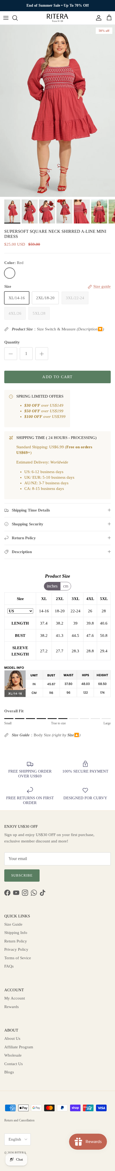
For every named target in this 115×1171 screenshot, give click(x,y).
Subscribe (22, 875)
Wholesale (13, 1055)
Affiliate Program (18, 1047)
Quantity (12, 342)
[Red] (9, 273)
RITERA (20, 1153)
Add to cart (57, 377)
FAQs (9, 966)
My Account (14, 998)
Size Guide (13, 924)
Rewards (11, 1007)
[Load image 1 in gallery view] (57, 111)
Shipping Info (15, 932)
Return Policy (15, 941)
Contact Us (13, 1064)
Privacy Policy (16, 949)
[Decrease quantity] (10, 353)
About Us (12, 1038)
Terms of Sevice (17, 958)
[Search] (18, 18)
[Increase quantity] (41, 353)
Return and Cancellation (19, 1120)
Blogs (9, 1072)
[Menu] (6, 18)
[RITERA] (57, 18)
